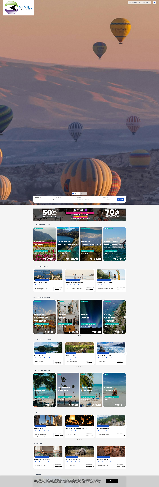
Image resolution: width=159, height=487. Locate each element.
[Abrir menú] (154, 2)
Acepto (111, 480)
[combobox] (44, 199)
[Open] (53, 199)
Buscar (121, 199)
